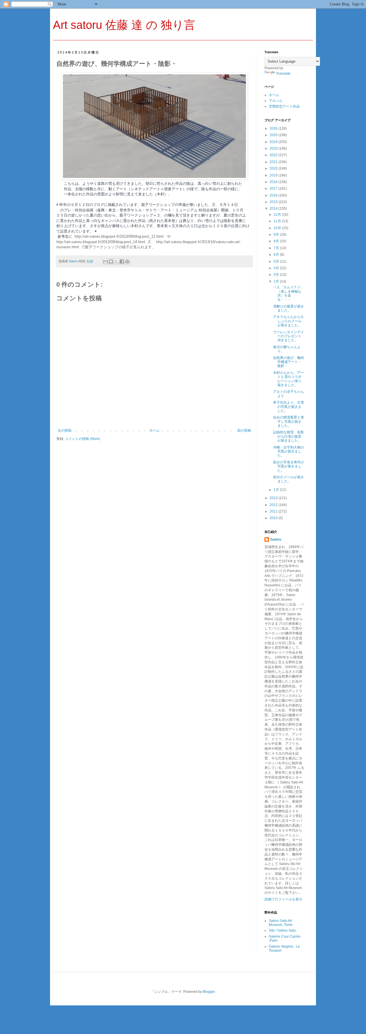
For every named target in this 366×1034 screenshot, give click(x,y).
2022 (274, 155)
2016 (274, 195)
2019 (274, 175)
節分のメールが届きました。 (288, 479)
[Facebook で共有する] (122, 261)
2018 (274, 182)
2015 (274, 202)
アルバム (276, 101)
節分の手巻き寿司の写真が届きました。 (288, 466)
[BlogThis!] (111, 261)
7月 (277, 248)
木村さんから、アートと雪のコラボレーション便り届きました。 (288, 379)
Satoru (275, 539)
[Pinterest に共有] (127, 261)
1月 (277, 490)
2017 (274, 188)
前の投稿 (244, 430)
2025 (274, 135)
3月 (277, 275)
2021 (274, 162)
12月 (278, 215)
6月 (277, 255)
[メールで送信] (105, 261)
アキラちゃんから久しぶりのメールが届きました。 (288, 321)
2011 (274, 511)
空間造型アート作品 (284, 106)
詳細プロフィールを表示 (283, 899)
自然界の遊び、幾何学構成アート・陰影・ (288, 362)
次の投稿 (64, 430)
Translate (283, 74)
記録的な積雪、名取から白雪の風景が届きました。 (288, 436)
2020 (274, 168)
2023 (274, 148)
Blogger (209, 992)
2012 (274, 505)
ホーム (154, 430)
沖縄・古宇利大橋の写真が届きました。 (288, 451)
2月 (277, 281)
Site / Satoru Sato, (283, 930)
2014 (274, 209)
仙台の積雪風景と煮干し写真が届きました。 (288, 421)
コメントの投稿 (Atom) (82, 439)
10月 (278, 228)
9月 (277, 235)
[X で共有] (116, 261)
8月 (277, 241)
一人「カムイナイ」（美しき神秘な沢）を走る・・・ (288, 293)
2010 (274, 518)
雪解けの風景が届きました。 (288, 308)
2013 (274, 498)
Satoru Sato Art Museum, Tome (281, 923)
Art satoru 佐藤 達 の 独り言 (124, 25)
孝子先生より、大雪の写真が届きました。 (288, 406)
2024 (274, 142)
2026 (274, 128)
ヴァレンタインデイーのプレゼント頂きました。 (288, 336)
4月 (277, 268)
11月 (278, 221)
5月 (277, 261)
